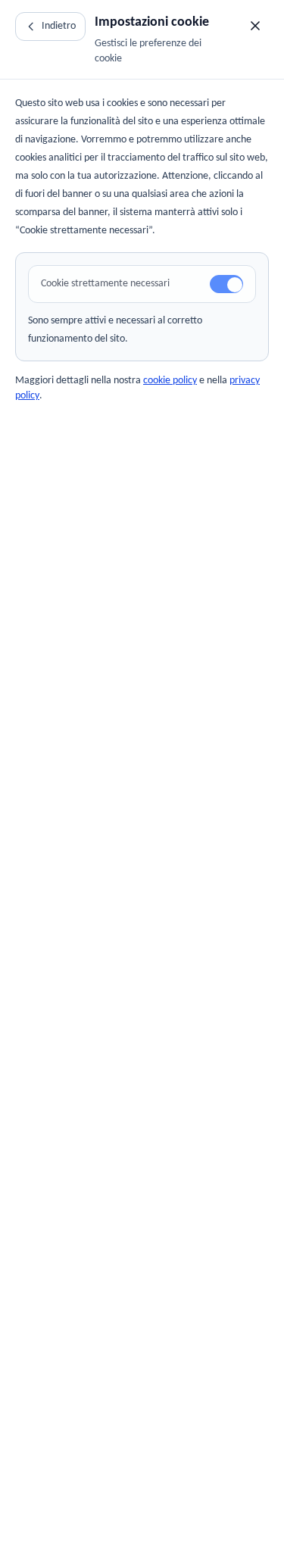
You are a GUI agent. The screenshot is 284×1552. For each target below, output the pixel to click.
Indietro (59, 26)
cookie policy (170, 380)
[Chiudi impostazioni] (255, 25)
